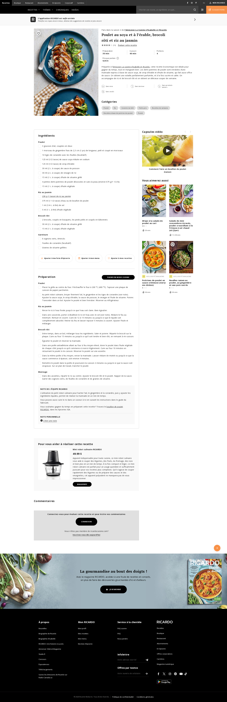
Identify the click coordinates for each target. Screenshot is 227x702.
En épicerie (56, 3)
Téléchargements (46, 669)
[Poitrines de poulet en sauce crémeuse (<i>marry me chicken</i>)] (154, 257)
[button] (194, 9)
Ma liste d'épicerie (85, 644)
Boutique (17, 3)
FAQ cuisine (122, 628)
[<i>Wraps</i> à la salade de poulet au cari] (154, 201)
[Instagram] (170, 673)
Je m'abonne (115, 589)
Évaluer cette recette (127, 45)
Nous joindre (122, 639)
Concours (42, 659)
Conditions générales (145, 697)
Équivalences (44, 664)
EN (204, 3)
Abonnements (43, 3)
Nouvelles (43, 628)
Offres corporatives (164, 654)
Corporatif (69, 3)
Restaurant (29, 3)
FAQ (119, 633)
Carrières (80, 3)
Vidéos (75, 10)
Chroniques (62, 10)
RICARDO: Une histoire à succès (51, 644)
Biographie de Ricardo (47, 633)
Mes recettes (83, 633)
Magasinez (82, 484)
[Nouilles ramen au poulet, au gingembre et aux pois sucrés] (181, 257)
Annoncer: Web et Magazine (50, 649)
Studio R (42, 654)
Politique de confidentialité (123, 697)
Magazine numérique (165, 664)
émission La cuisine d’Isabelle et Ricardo (131, 67)
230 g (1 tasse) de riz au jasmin (56, 196)
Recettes (6, 3)
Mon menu (82, 639)
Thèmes (47, 10)
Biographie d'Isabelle (47, 639)
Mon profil (82, 628)
